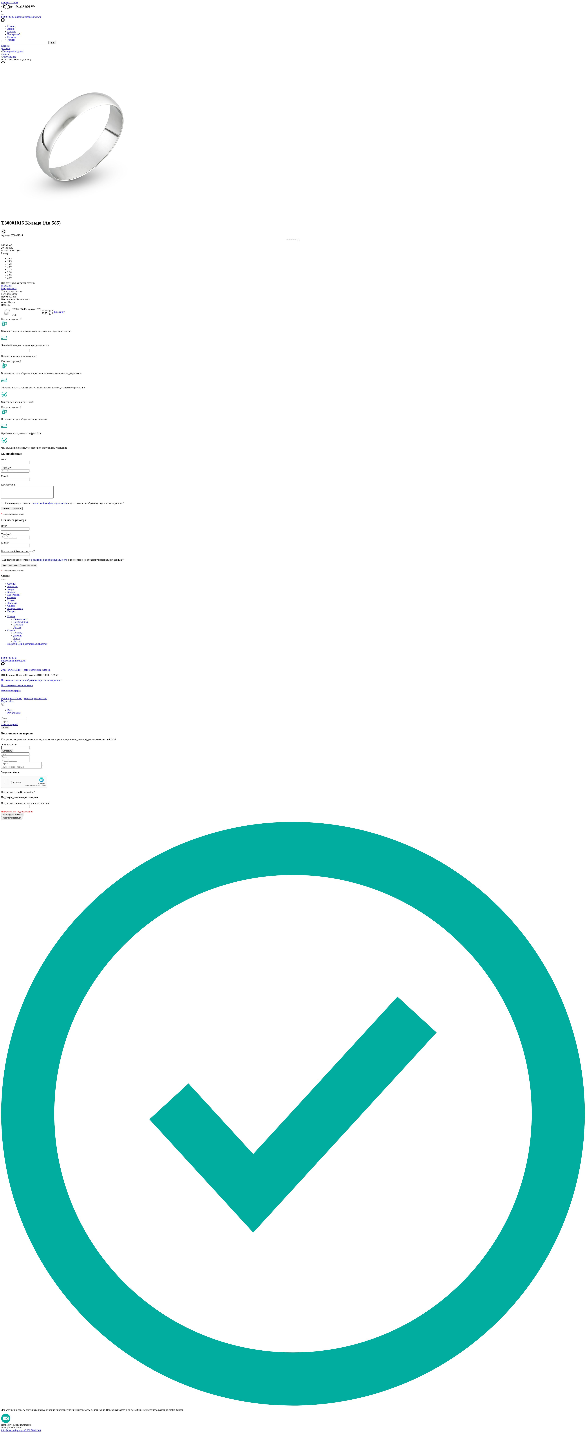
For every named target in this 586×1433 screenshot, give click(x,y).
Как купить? (13, 34)
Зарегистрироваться (11, 818)
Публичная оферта (11, 690)
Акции (10, 28)
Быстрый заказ (8, 288)
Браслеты (28, 644)
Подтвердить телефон (12, 814)
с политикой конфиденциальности (50, 503)
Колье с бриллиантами (35, 698)
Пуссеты (17, 633)
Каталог (5, 2)
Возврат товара (15, 608)
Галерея (11, 611)
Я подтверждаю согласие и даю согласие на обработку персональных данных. (64, 503)
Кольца (11, 616)
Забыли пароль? (9, 724)
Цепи (20, 644)
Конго (16, 638)
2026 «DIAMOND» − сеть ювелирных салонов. (26, 669)
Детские (17, 635)
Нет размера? (8, 283)
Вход (10, 710)
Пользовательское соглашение (17, 685)
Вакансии (12, 586)
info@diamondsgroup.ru (29, 17)
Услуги (11, 39)
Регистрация (13, 713)
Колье (36, 644)
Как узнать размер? (25, 283)
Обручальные (20, 619)
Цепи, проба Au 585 (11, 698)
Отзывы (11, 37)
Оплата (11, 605)
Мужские (18, 624)
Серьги (11, 630)
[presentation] (2, 579)
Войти (5, 727)
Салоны (14, 2)
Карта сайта (7, 701)
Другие (17, 627)
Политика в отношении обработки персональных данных (31, 680)
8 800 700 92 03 (9, 17)
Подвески (12, 644)
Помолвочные (20, 622)
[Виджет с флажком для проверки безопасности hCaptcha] (24, 782)
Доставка (12, 603)
